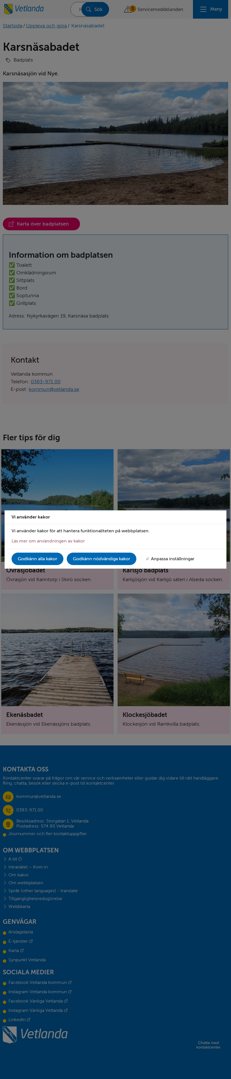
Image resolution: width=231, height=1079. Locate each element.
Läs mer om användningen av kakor (48, 541)
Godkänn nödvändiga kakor (101, 558)
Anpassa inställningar (172, 558)
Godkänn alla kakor (37, 558)
